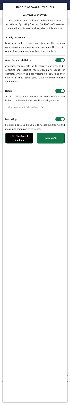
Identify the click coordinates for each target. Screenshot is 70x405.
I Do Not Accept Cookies (19, 138)
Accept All (50, 138)
